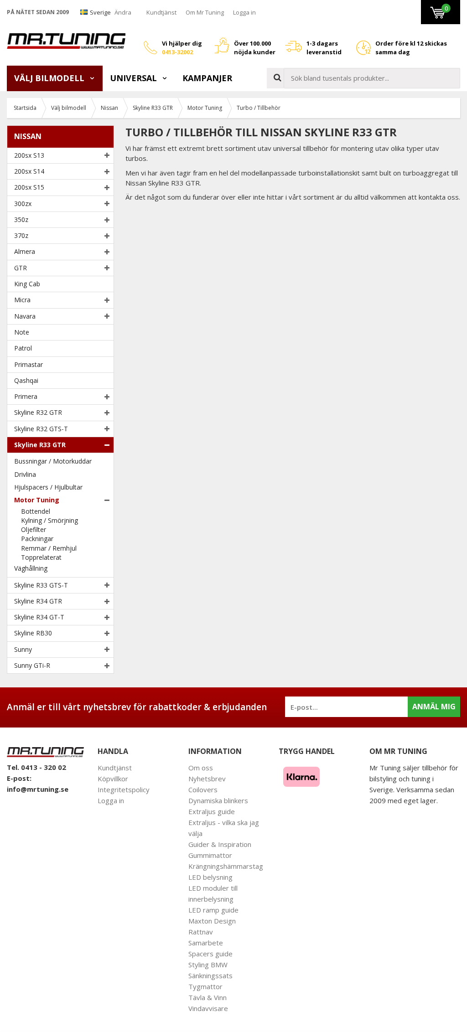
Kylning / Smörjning (49, 520)
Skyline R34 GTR (38, 601)
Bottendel (35, 511)
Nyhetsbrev (207, 778)
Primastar (28, 364)
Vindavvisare (208, 1008)
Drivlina (25, 474)
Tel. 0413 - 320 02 (36, 767)
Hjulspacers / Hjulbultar (48, 487)
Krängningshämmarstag (225, 866)
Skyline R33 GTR (40, 444)
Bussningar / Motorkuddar (53, 461)
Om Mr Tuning (205, 12)
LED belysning (210, 877)
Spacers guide (210, 953)
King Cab (27, 283)
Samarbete (205, 942)
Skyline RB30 (33, 633)
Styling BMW (208, 964)
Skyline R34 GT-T (39, 617)
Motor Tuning (36, 499)
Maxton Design (212, 920)
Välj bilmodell (50, 77)
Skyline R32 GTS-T (41, 428)
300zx (22, 203)
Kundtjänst (161, 12)
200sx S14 (29, 171)
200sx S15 (29, 187)
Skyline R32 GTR (38, 412)
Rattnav (200, 931)
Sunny (23, 649)
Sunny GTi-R (32, 665)
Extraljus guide (211, 811)
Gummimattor (210, 855)
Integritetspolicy (124, 789)
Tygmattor (205, 986)
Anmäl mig (434, 707)
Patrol (23, 348)
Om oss (200, 767)
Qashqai (26, 380)
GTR (20, 267)
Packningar (37, 538)
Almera (24, 251)
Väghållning (30, 568)
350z (21, 219)
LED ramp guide (213, 909)
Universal (134, 77)
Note (21, 332)
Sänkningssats (210, 975)
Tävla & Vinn (207, 997)
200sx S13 (29, 155)
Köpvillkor (113, 778)
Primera (25, 396)
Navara (25, 316)
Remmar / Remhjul (49, 548)
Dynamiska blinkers (218, 800)
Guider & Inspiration (219, 844)
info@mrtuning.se (37, 789)
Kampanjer (207, 77)
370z (21, 235)
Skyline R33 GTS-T (41, 585)
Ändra (122, 12)
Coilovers (203, 789)
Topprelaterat (41, 557)
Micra (22, 299)
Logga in (244, 12)
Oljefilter (33, 529)
